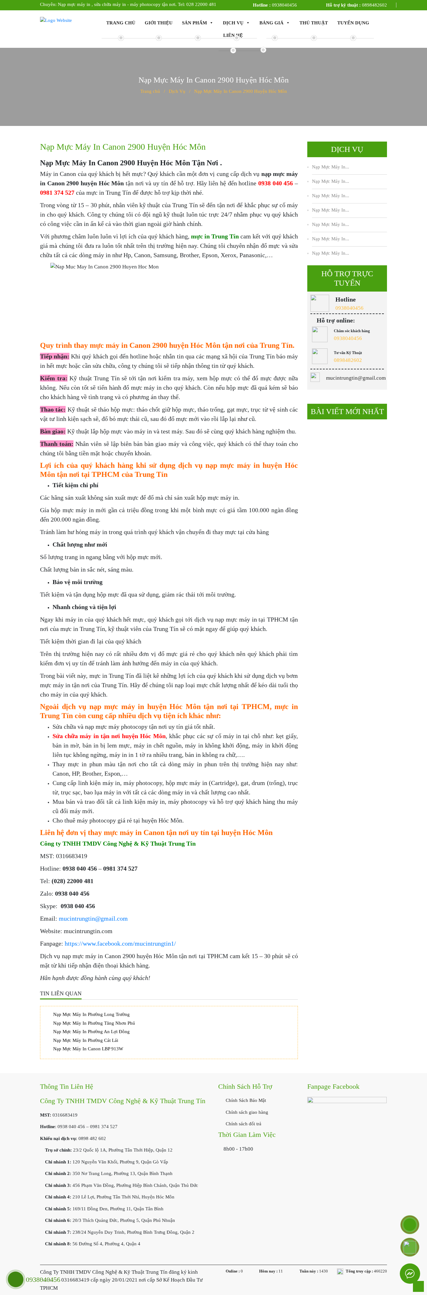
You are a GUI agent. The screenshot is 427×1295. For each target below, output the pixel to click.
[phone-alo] (410, 1224)
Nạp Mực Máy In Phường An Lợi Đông (91, 1031)
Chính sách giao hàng (246, 1112)
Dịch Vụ (233, 22)
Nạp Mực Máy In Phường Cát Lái (85, 1040)
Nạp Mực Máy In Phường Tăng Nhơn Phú (94, 1023)
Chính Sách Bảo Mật (245, 1100)
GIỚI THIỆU (159, 22)
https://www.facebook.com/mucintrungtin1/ (120, 943)
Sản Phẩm (194, 22)
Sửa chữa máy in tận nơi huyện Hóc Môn (109, 735)
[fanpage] (347, 1126)
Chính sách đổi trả (242, 1123)
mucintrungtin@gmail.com (93, 918)
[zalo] (410, 1247)
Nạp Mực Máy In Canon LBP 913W (88, 1048)
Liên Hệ (233, 35)
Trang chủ (120, 22)
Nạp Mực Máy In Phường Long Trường (91, 1014)
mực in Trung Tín (215, 236)
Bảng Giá (271, 22)
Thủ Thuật (313, 22)
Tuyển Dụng (353, 22)
